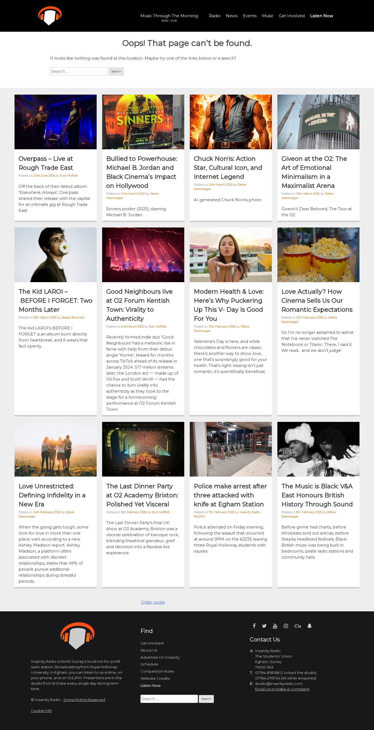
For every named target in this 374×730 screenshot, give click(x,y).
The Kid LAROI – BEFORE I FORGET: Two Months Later (56, 300)
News (231, 15)
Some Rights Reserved (84, 699)
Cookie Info (41, 710)
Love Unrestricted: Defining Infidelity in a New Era (52, 495)
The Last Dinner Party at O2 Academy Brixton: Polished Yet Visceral (142, 495)
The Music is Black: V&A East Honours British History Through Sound (317, 495)
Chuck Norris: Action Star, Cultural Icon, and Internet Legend (228, 167)
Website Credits (155, 678)
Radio (214, 15)
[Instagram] (286, 626)
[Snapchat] (309, 626)
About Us (148, 650)
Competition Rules (157, 671)
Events (250, 15)
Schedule (149, 664)
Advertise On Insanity (160, 657)
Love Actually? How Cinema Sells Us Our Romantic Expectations (317, 300)
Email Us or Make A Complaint (282, 689)
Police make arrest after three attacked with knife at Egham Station (230, 495)
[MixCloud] (298, 626)
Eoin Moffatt (69, 175)
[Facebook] (254, 626)
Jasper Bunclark (73, 317)
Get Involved (292, 15)
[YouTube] (275, 626)
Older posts (153, 602)
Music (268, 15)
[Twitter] (264, 626)
